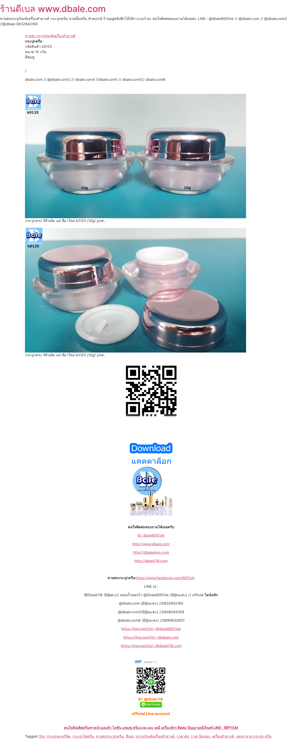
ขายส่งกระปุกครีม (110, 736)
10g (42, 736)
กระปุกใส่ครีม (83, 736)
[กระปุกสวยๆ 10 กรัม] (135, 156)
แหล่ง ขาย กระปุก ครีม (254, 736)
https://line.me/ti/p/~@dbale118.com (151, 646)
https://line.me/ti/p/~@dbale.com (151, 637)
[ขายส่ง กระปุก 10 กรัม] (135, 290)
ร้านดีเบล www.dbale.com (53, 8)
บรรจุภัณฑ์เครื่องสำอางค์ (155, 736)
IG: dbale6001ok (151, 535)
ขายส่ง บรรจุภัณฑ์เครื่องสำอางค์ (50, 36)
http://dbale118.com (151, 561)
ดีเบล (130, 736)
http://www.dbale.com (151, 544)
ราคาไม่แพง (200, 736)
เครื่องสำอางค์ (223, 736)
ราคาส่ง (182, 736)
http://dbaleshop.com (151, 552)
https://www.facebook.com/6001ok (165, 578)
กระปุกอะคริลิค (59, 736)
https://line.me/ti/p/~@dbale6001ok (151, 628)
